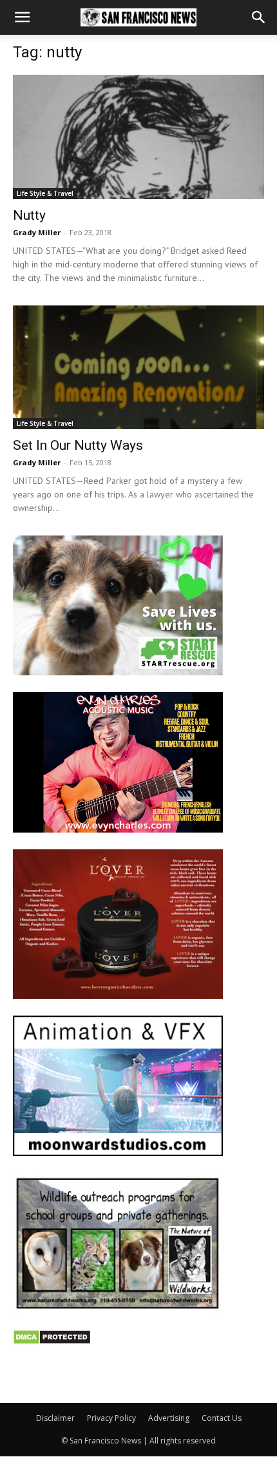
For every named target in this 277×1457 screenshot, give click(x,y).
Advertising (168, 1418)
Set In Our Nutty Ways (78, 445)
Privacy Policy (111, 1418)
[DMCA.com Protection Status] (52, 1341)
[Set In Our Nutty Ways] (138, 367)
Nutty (29, 215)
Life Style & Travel (45, 193)
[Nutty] (138, 137)
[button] (22, 17)
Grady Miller (37, 232)
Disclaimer (55, 1418)
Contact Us (222, 1418)
